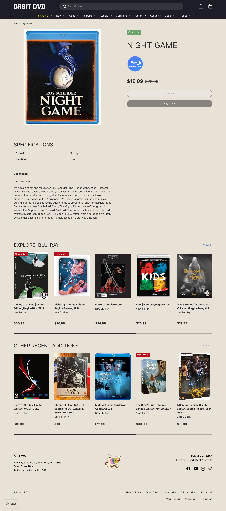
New (58, 15)
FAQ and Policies (172, 499)
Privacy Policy (152, 492)
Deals (168, 15)
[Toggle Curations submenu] (130, 16)
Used (72, 15)
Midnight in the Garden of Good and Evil (110, 406)
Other (138, 15)
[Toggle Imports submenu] (95, 16)
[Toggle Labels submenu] (111, 16)
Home (16, 23)
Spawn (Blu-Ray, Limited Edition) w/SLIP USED (28, 406)
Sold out (169, 93)
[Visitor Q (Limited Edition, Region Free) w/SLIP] (72, 275)
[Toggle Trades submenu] (190, 16)
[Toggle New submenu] (64, 16)
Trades (183, 15)
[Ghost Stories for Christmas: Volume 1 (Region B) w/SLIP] (194, 275)
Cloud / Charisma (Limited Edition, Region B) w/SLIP (29, 306)
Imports (87, 15)
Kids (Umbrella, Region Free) (153, 304)
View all (207, 244)
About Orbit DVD (133, 492)
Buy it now (169, 103)
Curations (121, 15)
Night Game (27, 23)
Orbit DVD (25, 492)
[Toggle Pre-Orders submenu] (51, 16)
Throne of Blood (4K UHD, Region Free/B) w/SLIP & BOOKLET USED (69, 408)
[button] (210, 6)
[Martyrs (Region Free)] (113, 275)
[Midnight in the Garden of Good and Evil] (113, 376)
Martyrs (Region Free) (108, 304)
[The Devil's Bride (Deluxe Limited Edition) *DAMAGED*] (153, 376)
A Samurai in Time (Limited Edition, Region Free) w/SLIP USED (194, 408)
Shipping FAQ (206, 492)
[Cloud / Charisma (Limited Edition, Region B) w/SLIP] (31, 275)
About (153, 15)
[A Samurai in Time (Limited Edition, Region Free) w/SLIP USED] (194, 376)
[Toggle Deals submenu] (174, 16)
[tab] (21, 173)
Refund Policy (169, 492)
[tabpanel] (62, 200)
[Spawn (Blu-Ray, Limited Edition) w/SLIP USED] (31, 376)
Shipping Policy (188, 492)
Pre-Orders (41, 15)
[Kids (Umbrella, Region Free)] (153, 275)
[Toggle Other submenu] (145, 16)
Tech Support (206, 499)
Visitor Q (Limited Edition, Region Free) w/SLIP (69, 306)
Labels (104, 15)
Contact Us (190, 499)
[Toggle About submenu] (159, 16)
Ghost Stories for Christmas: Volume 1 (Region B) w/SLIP (194, 306)
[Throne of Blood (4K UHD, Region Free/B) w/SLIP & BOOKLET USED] (72, 376)
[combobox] (121, 6)
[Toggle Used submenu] (78, 16)
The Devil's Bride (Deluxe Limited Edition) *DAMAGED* (153, 406)
